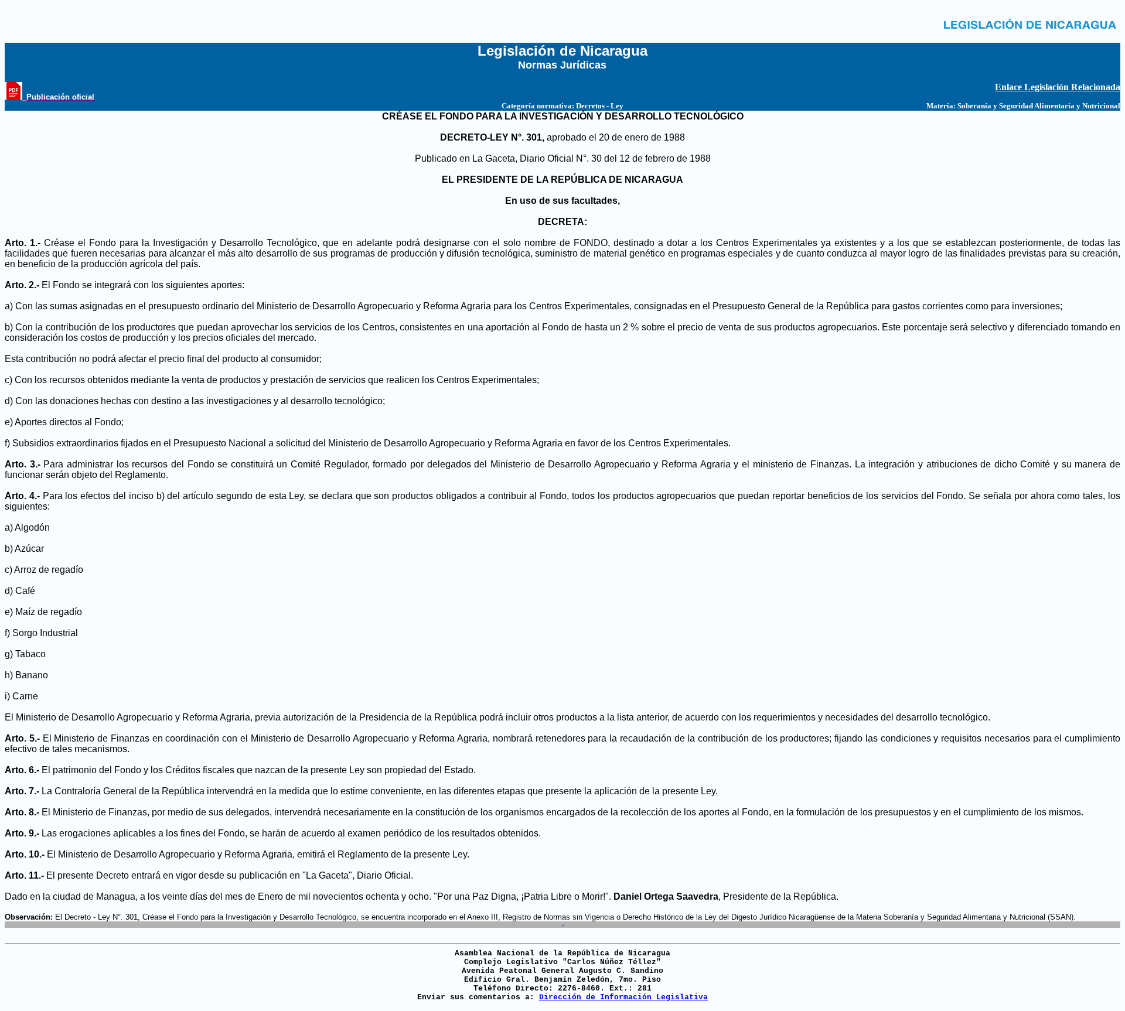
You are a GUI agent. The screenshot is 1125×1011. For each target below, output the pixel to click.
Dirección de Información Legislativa (623, 997)
